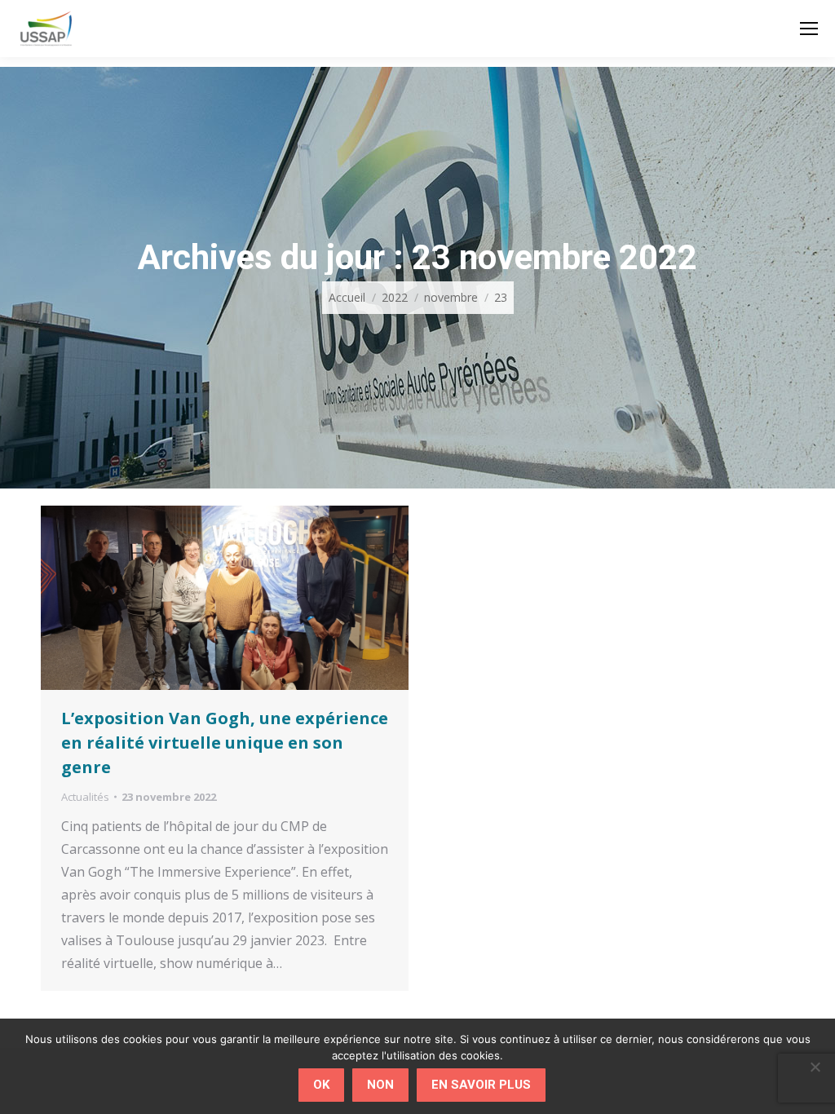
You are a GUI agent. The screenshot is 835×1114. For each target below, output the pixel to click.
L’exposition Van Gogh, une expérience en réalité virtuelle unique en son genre (224, 742)
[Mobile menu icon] (809, 28)
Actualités (85, 796)
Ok (321, 1084)
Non (380, 1084)
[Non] (814, 1067)
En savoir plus (481, 1084)
